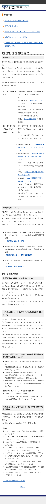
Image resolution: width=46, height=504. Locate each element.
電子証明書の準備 (11, 26)
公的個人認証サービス (15, 241)
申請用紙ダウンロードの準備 (15, 37)
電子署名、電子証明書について (16, 21)
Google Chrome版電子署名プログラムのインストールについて (31, 147)
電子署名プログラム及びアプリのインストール (22, 32)
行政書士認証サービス (15, 266)
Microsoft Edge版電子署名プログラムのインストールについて (31, 156)
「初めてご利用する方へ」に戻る (14, 481)
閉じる (23, 487)
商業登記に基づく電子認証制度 (19, 255)
